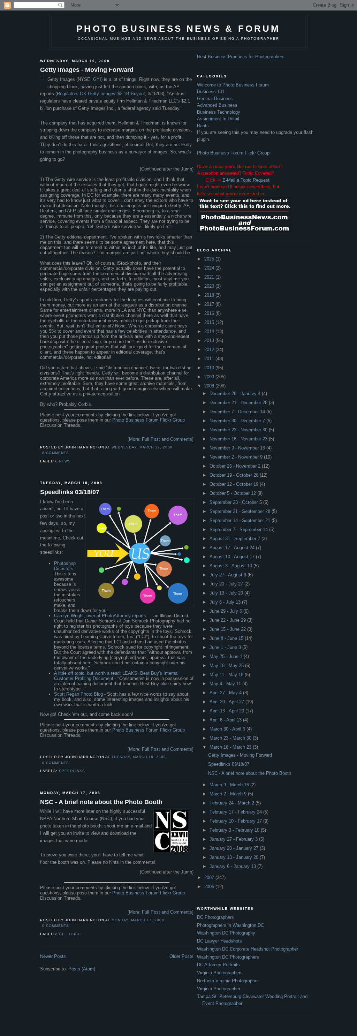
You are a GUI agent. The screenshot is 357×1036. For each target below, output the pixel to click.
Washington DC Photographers (228, 957)
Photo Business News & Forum (178, 28)
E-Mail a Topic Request (245, 180)
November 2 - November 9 (237, 457)
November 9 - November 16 (238, 448)
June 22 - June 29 (228, 620)
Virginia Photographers (220, 972)
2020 (209, 286)
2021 (209, 277)
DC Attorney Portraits (218, 964)
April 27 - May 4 (226, 692)
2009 (209, 376)
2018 (209, 295)
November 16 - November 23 (239, 438)
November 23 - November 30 (239, 429)
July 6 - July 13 (226, 602)
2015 (209, 322)
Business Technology (218, 112)
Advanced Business (217, 105)
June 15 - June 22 (228, 629)
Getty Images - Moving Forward (87, 69)
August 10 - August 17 (233, 556)
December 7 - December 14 (238, 411)
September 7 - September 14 (239, 529)
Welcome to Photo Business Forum (233, 85)
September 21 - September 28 (241, 511)
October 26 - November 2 (236, 466)
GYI (97, 79)
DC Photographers (215, 917)
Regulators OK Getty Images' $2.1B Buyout (101, 93)
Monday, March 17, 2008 (138, 920)
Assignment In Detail (218, 118)
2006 (209, 886)
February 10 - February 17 (236, 821)
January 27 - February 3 (234, 839)
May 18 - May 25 (227, 665)
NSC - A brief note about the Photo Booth (101, 802)
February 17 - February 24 (236, 812)
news (65, 461)
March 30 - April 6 (228, 729)
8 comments (55, 453)
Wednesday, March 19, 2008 (142, 447)
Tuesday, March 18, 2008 (139, 757)
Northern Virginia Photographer (228, 980)
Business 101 (211, 91)
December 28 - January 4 (236, 393)
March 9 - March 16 (230, 784)
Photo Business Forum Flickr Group (148, 420)
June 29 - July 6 (226, 611)
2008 (209, 385)
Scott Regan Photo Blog (78, 694)
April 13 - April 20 (227, 710)
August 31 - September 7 (235, 538)
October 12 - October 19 (235, 484)
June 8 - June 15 (227, 638)
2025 (209, 259)
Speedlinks (72, 771)
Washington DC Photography (226, 933)
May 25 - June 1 (227, 656)
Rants (203, 125)
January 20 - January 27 (235, 848)
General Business (215, 98)
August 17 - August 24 (233, 547)
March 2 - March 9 (229, 793)
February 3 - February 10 (235, 830)
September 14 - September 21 (241, 520)
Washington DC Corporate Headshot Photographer (247, 949)
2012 (209, 349)
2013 (209, 340)
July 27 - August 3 (229, 574)
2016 (209, 313)
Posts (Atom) (81, 968)
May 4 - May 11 (226, 683)
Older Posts (181, 956)
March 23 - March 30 (231, 738)
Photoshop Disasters (65, 566)
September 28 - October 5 (236, 502)
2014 (209, 331)
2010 (209, 367)
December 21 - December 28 (239, 402)
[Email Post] (71, 453)
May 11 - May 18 (227, 674)
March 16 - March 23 (231, 747)
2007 (209, 877)
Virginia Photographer (218, 988)
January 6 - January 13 (233, 866)
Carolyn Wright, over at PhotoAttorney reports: (100, 615)
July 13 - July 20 (227, 593)
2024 (209, 268)
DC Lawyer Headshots (219, 941)
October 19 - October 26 (235, 475)
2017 (209, 304)
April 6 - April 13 (226, 720)
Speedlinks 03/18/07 (69, 492)
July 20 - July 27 (227, 584)
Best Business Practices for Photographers (240, 56)
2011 (209, 358)
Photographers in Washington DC (230, 925)
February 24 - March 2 (233, 803)
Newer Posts (53, 956)
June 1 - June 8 (226, 647)
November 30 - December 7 (238, 420)
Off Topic (70, 934)
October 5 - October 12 (233, 493)
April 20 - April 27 (227, 701)
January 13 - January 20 (235, 857)
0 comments (55, 763)
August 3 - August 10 (231, 565)
